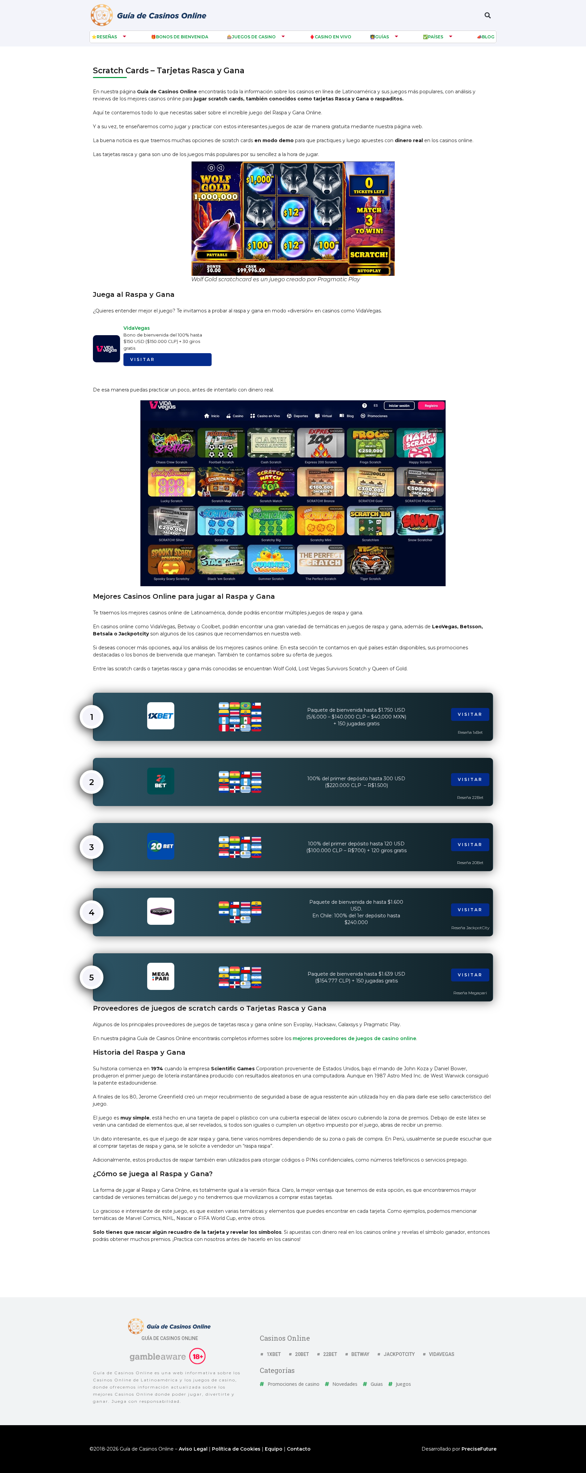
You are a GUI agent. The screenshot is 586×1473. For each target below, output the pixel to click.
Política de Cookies (236, 1449)
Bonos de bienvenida (182, 36)
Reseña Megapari (470, 992)
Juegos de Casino (254, 36)
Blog (488, 36)
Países (435, 36)
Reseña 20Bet (470, 862)
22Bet (330, 1354)
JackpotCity (399, 1354)
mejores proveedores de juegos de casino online (354, 1038)
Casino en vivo (333, 36)
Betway (360, 1354)
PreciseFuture (479, 1449)
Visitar (142, 359)
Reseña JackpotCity (470, 927)
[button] (487, 15)
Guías (382, 36)
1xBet (274, 1354)
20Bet (302, 1354)
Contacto (299, 1449)
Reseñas (107, 36)
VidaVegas (136, 328)
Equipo (273, 1449)
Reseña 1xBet (470, 732)
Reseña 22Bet (470, 797)
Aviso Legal (193, 1449)
